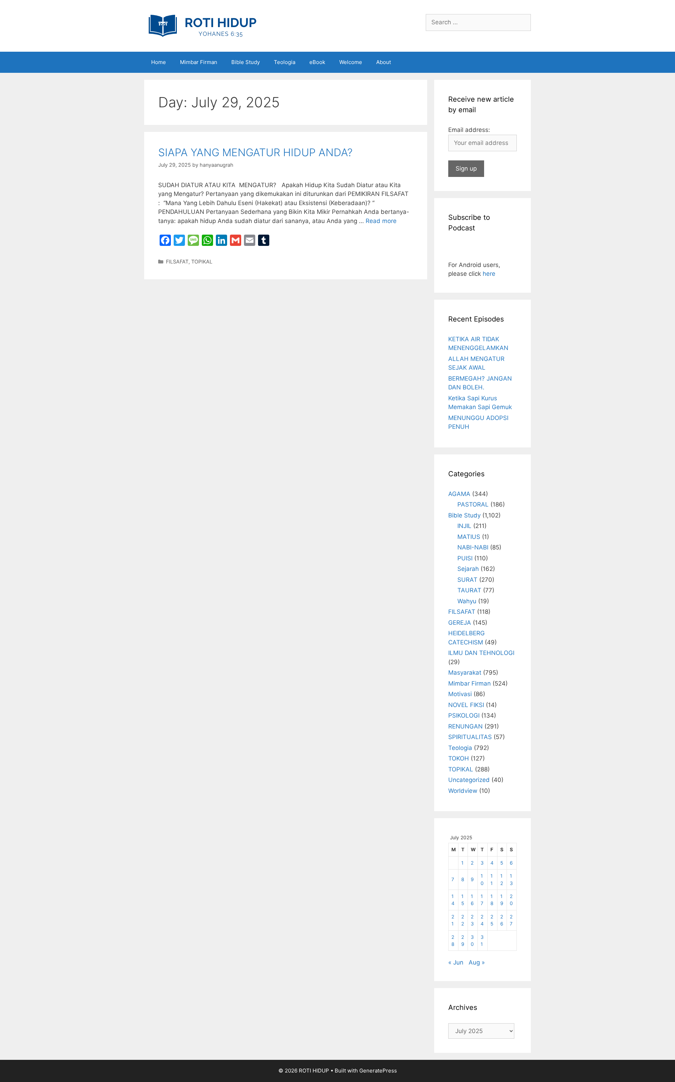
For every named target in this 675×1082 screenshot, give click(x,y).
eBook (317, 62)
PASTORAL (473, 504)
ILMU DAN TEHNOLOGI (481, 652)
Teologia (284, 62)
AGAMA (459, 493)
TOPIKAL (201, 262)
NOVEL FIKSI (466, 704)
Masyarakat (464, 672)
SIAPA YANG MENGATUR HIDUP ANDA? (255, 152)
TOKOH (458, 758)
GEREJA (459, 622)
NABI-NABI (472, 547)
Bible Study (245, 62)
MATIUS (468, 536)
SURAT (467, 579)
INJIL (464, 525)
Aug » (477, 962)
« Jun (455, 962)
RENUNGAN (465, 726)
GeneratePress (378, 1070)
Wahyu (466, 601)
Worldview (462, 790)
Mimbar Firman (198, 62)
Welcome (350, 62)
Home (158, 62)
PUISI (464, 558)
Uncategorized (469, 779)
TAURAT (469, 590)
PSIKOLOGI (464, 715)
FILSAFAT (177, 262)
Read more (381, 220)
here (489, 273)
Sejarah (468, 568)
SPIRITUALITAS (470, 736)
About (383, 62)
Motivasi (460, 694)
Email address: (469, 129)
